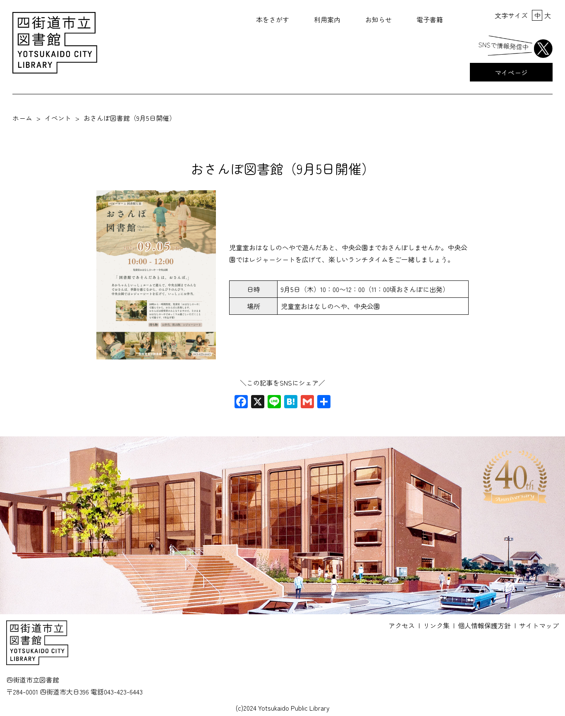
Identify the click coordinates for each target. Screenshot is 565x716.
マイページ (511, 72)
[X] (257, 402)
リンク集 (436, 625)
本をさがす (272, 19)
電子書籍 (430, 19)
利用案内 (327, 19)
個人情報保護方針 (484, 625)
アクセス (401, 625)
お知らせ (378, 19)
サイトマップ (539, 625)
